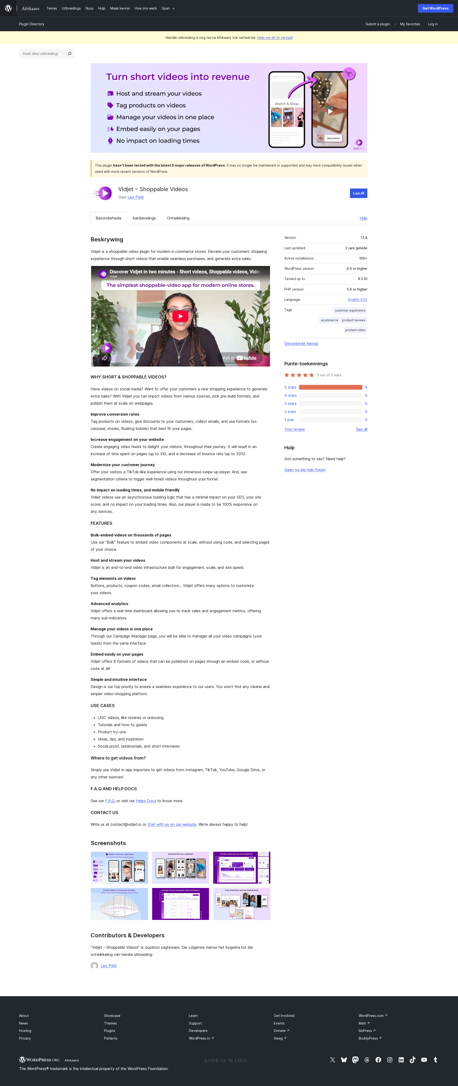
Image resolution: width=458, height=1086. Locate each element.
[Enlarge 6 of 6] (264, 894)
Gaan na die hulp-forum (304, 469)
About (24, 1016)
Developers (198, 1031)
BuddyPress (370, 1038)
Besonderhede (108, 218)
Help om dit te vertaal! (275, 38)
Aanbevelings (144, 218)
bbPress (367, 1031)
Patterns (110, 1038)
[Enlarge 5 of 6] (202, 894)
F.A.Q (109, 800)
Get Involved (284, 1016)
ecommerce (329, 320)
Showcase (112, 1016)
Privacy (25, 1038)
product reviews (353, 320)
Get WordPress (435, 8)
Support (195, 1023)
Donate (282, 1031)
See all (361, 429)
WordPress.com (373, 1016)
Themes (110, 1023)
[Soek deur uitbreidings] (69, 53)
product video (355, 330)
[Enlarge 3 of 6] (264, 858)
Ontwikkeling (178, 218)
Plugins (109, 1031)
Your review (294, 429)
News (23, 1023)
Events (279, 1023)
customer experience (350, 310)
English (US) (357, 299)
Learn (193, 1016)
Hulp (363, 218)
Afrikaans (72, 1060)
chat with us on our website (171, 824)
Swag (280, 1038)
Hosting (25, 1031)
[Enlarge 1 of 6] (141, 858)
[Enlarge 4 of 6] (141, 894)
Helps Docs (146, 800)
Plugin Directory (31, 24)
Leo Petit (136, 197)
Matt (364, 1023)
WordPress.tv (201, 1038)
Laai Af (358, 193)
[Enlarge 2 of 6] (202, 858)
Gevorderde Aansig (301, 343)
